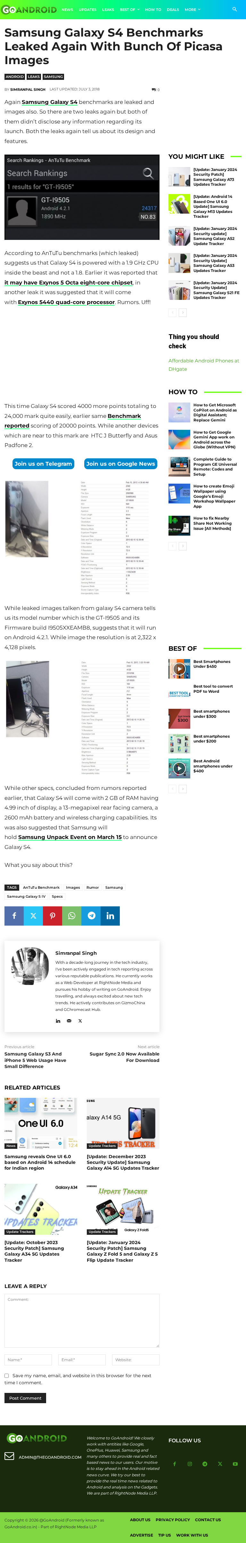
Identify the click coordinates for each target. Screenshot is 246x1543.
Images (73, 887)
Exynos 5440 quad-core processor (66, 302)
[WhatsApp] (71, 916)
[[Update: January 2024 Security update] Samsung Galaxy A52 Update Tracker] (179, 236)
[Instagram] (190, 1464)
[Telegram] (91, 916)
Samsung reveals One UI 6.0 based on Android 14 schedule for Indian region (40, 1162)
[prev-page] (172, 313)
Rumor (92, 887)
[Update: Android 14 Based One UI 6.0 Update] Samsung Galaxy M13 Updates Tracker (212, 206)
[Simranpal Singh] (30, 986)
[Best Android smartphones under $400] (179, 768)
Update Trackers (102, 1146)
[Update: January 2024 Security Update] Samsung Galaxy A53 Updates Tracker (215, 263)
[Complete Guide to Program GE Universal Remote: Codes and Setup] (179, 467)
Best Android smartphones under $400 (213, 766)
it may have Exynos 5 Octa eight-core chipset (68, 282)
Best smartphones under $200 (211, 739)
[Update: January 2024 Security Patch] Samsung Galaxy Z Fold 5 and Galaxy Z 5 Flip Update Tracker (122, 1251)
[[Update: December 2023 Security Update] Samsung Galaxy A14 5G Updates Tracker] (123, 1123)
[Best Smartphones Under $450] (179, 669)
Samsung (53, 76)
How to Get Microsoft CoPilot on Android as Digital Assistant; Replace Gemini (215, 412)
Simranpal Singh (27, 89)
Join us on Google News (120, 464)
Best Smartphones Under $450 (211, 664)
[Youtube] (235, 1464)
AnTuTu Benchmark (41, 887)
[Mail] (69, 1019)
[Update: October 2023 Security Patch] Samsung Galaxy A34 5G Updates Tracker (34, 1251)
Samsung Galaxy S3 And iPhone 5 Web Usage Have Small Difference (35, 1060)
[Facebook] (14, 916)
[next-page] (183, 313)
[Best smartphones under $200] (179, 744)
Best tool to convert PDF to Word (213, 689)
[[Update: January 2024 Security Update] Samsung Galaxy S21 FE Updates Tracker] (179, 290)
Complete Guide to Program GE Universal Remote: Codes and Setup (215, 467)
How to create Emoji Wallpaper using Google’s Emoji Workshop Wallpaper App (214, 496)
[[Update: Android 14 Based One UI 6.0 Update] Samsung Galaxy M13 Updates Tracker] (179, 204)
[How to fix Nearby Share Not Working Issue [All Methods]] (179, 526)
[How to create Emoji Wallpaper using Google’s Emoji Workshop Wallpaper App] (179, 494)
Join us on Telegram (43, 464)
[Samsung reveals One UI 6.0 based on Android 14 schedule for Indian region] (40, 1123)
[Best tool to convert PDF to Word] (179, 694)
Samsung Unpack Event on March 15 (70, 837)
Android (15, 76)
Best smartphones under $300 (211, 714)
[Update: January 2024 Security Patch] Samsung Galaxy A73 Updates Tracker (215, 177)
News (10, 1146)
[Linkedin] (110, 916)
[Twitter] (33, 916)
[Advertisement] (82, 355)
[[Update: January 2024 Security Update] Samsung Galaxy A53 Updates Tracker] (179, 263)
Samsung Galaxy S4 (50, 102)
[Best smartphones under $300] (179, 719)
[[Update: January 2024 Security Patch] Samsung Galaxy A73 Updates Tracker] (179, 177)
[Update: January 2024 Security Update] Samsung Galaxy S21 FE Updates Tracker (216, 290)
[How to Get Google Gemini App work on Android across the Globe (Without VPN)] (179, 440)
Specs (57, 896)
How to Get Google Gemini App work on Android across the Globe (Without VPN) (214, 440)
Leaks (34, 76)
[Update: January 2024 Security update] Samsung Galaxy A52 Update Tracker (215, 236)
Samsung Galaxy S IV (26, 896)
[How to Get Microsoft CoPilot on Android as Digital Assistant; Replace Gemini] (179, 412)
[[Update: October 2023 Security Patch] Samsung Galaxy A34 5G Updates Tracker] (40, 1209)
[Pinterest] (52, 916)
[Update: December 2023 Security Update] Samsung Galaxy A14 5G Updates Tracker (123, 1162)
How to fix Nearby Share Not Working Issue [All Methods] (212, 523)
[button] (234, 9)
